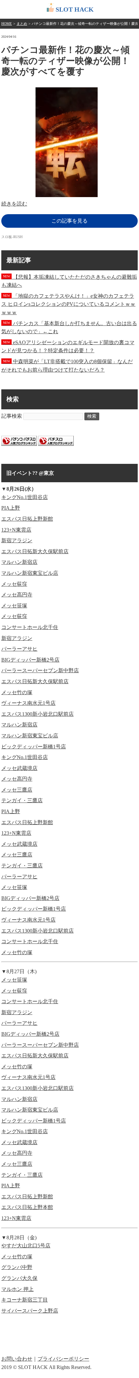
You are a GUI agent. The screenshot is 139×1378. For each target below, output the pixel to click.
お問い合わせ (16, 1359)
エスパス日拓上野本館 (27, 1207)
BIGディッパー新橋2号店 (30, 660)
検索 (91, 416)
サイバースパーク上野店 (29, 1310)
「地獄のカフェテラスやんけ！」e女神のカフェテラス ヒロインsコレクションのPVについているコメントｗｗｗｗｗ (68, 304)
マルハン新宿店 (19, 562)
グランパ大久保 (19, 1278)
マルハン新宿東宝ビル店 (29, 573)
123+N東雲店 (16, 530)
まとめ (21, 23)
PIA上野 (10, 508)
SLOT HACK (75, 9)
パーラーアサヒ (19, 649)
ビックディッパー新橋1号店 (33, 746)
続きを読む (14, 203)
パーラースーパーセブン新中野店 (40, 670)
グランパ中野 (16, 1267)
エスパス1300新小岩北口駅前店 (37, 714)
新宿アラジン (16, 540)
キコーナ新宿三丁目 (24, 1300)
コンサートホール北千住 (29, 627)
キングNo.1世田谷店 (24, 497)
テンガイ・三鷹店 (22, 800)
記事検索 (11, 416)
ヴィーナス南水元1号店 (28, 703)
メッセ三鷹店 (16, 790)
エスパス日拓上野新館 (27, 519)
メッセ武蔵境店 (19, 768)
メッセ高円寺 (16, 594)
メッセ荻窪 (14, 584)
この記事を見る (69, 221)
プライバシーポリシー (63, 1359)
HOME (6, 23)
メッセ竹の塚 (16, 692)
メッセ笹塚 (14, 605)
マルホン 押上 (17, 1289)
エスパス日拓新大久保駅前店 (35, 551)
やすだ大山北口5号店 (25, 1245)
